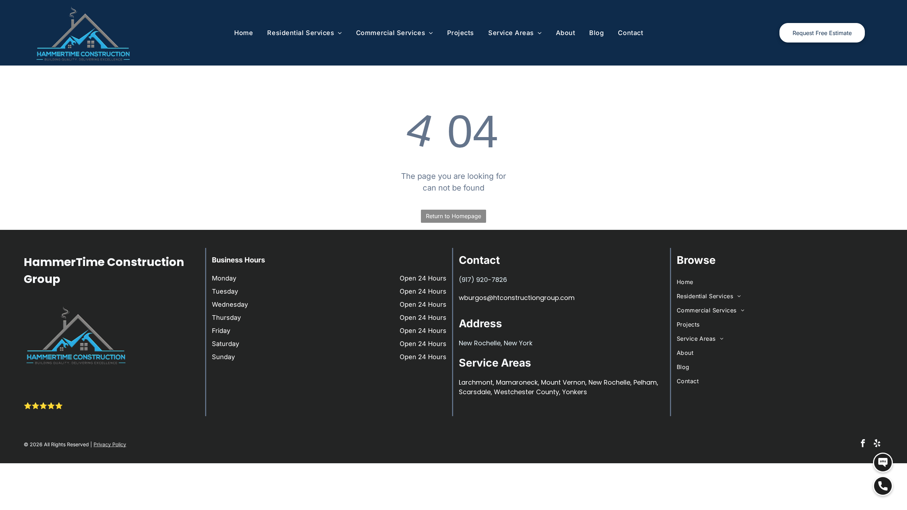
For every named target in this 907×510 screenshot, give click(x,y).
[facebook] (863, 444)
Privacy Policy (110, 444)
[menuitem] (243, 32)
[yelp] (877, 444)
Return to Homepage (453, 216)
